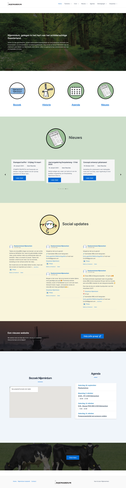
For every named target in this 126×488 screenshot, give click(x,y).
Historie (46, 104)
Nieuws (83, 3)
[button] (5, 174)
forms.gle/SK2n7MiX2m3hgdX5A (56, 256)
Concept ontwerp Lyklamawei (60, 162)
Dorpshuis (112, 3)
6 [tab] (68, 189)
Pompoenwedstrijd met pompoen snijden (92, 416)
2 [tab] (60, 189)
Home (60, 3)
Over (75, 3)
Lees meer (20, 180)
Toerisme (67, 3)
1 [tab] (58, 189)
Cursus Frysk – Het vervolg (94, 162)
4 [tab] (64, 189)
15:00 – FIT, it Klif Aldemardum (88, 396)
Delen (21, 272)
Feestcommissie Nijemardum (23, 246)
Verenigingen (101, 3)
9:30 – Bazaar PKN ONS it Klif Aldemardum (93, 406)
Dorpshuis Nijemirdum (52, 261)
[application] (70, 3)
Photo (14, 269)
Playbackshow (83, 388)
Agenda (92, 3)
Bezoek (17, 104)
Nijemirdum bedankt (24, 481)
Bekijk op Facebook (14, 272)
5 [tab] (66, 189)
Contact (33, 481)
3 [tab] (62, 189)
